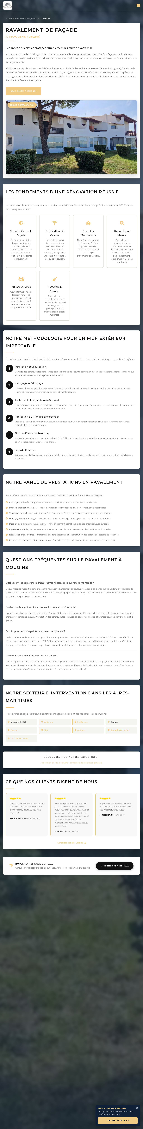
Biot (46, 730)
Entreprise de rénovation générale (86, 762)
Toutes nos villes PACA (116, 866)
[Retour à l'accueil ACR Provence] (7, 5)
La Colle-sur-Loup (19, 738)
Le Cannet (82, 722)
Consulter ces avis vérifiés (70, 842)
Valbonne (48, 722)
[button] (138, 5)
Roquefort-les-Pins (120, 730)
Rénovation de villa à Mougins (54, 762)
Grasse (14, 730)
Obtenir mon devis (118, 1120)
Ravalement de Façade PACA (27, 18)
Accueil (9, 18)
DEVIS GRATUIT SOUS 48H (23, 91)
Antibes (81, 730)
